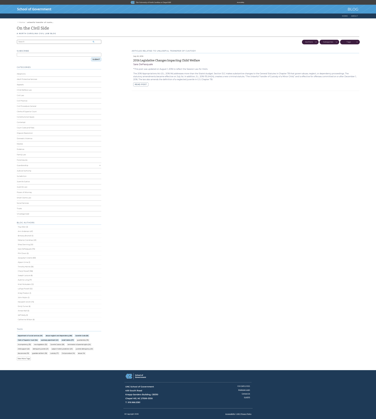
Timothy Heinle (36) (25, 267)
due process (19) (23, 353)
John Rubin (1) (23, 297)
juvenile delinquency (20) (84, 348)
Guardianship (22, 165)
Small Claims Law (24, 198)
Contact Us (246, 394)
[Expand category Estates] (99, 144)
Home (22, 22)
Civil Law (20, 95)
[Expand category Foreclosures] (99, 160)
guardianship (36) (83, 340)
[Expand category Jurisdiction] (99, 176)
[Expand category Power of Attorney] (99, 192)
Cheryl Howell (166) (25, 271)
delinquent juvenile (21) (40, 348)
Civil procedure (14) (68, 353)
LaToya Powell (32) (25, 289)
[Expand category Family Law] (99, 154)
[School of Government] (136, 376)
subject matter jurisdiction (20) (62, 348)
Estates (20, 144)
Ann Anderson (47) (25, 231)
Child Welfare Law (24, 90)
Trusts (19, 208)
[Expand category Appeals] (99, 84)
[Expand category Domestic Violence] (99, 138)
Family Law (21, 155)
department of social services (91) (30, 335)
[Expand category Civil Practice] (99, 101)
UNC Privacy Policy (243, 414)
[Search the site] (92, 42)
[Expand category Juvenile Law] (99, 187)
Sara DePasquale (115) (26, 249)
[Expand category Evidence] (99, 149)
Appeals (20, 85)
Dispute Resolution (25, 133)
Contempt (21, 122)
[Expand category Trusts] (99, 208)
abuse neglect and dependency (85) (59, 335)
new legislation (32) (40, 344)
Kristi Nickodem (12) (26, 284)
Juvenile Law (22, 187)
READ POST (141, 84)
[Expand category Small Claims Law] (99, 197)
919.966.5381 (134, 402)
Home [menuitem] (345, 16)
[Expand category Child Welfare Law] (99, 90)
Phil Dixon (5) (23, 253)
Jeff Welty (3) (23, 315)
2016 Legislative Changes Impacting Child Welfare (166, 60)
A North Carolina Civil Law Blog (36, 33)
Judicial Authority (24, 171)
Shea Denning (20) (25, 244)
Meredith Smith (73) (26, 302)
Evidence (20, 149)
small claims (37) (68, 340)
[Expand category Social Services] (99, 203)
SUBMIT (96, 59)
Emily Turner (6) (24, 306)
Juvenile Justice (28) (57, 344)
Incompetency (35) (24, 344)
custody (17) (54, 353)
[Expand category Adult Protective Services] (99, 79)
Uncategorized (23, 214)
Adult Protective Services (27, 79)
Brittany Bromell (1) (25, 236)
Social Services (23, 203)
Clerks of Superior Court (27, 112)
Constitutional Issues (25, 117)
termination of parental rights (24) (79, 344)
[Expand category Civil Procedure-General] (99, 106)
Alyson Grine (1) (24, 262)
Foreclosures (22, 160)
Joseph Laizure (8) (25, 275)
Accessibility (240, 2)
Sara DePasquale (143, 64)
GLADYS (247, 397)
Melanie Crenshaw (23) (27, 240)
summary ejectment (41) (49, 340)
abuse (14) (81, 353)
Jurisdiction (22, 176)
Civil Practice (22, 101)
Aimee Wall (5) (23, 311)
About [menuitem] (354, 16)
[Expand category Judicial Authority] (99, 171)
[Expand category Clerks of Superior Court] (99, 111)
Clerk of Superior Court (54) (28, 340)
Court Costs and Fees (25, 128)
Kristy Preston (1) (24, 293)
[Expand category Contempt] (99, 122)
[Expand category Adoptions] (99, 74)
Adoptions (21, 74)
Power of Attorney (24, 192)
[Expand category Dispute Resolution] (99, 133)
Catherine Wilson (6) (26, 319)
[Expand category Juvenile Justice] (99, 181)
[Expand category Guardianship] (99, 165)
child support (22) (23, 348)
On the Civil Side (33, 28)
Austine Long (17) (25, 280)
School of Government (34, 9)
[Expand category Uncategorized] (99, 214)
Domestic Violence (24, 138)
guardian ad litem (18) (39, 353)
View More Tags (24, 359)
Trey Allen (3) (23, 227)
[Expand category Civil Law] (99, 95)
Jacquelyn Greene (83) (27, 258)
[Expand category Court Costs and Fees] (99, 127)
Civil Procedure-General (26, 106)
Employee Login (244, 390)
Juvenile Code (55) (81, 335)
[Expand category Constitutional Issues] (99, 117)
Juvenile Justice (23, 182)
